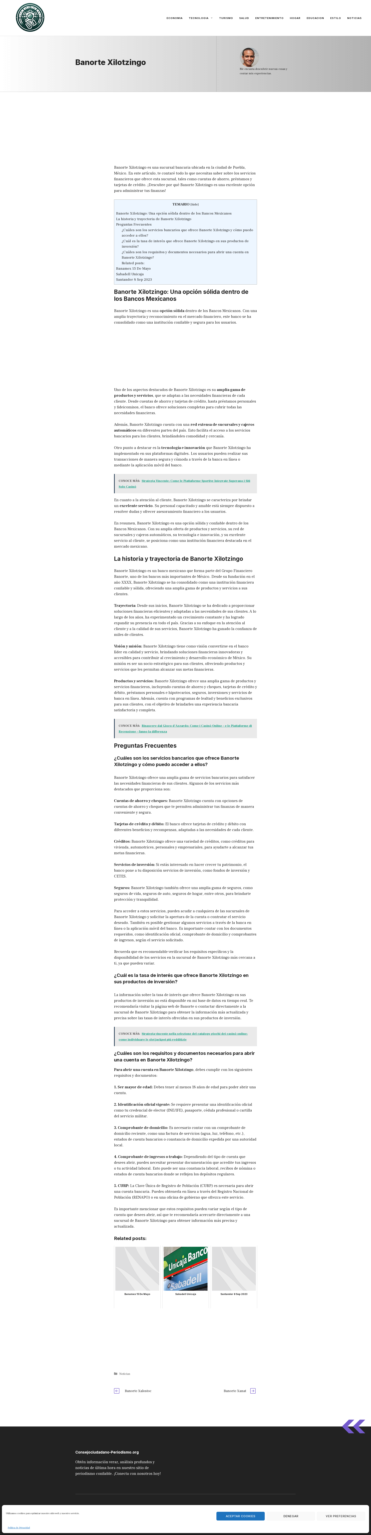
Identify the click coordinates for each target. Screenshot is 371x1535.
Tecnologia (198, 18)
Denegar (290, 1516)
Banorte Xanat (235, 1391)
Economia (175, 18)
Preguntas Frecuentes (134, 224)
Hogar (295, 18)
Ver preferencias (341, 1516)
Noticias (354, 18)
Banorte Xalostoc (138, 1391)
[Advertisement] (185, 120)
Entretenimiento (269, 18)
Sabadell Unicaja (130, 274)
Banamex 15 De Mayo (133, 268)
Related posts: (133, 263)
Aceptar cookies (240, 1516)
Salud (244, 18)
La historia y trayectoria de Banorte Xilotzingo (153, 219)
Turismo (226, 18)
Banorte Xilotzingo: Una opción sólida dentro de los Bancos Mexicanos (174, 213)
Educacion (315, 18)
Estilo (335, 18)
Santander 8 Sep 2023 (134, 279)
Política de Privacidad (19, 1527)
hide (194, 204)
